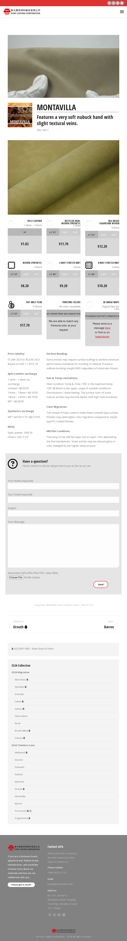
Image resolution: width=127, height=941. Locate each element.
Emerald (19, 694)
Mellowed (20, 752)
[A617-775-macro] (63, 177)
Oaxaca (19, 737)
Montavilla (51, 604)
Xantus (19, 708)
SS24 (60, 604)
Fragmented (21, 818)
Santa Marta (21, 716)
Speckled (20, 686)
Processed (21, 810)
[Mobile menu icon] (122, 12)
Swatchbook (102, 336)
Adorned (19, 781)
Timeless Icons (71, 604)
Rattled (19, 774)
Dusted (19, 759)
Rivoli (17, 723)
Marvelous (20, 679)
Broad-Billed (21, 730)
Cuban (18, 701)
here (107, 328)
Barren (18, 803)
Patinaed (19, 767)
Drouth (19, 788)
